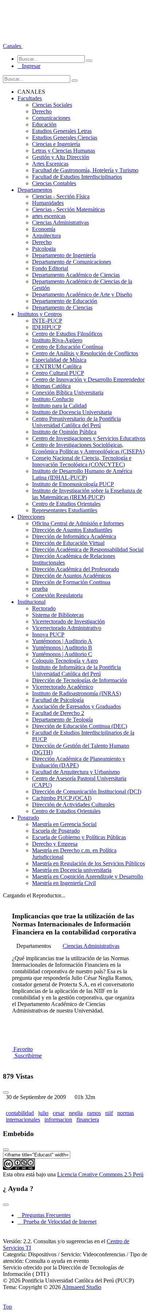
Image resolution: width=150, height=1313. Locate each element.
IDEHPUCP (46, 327)
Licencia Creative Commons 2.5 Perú (100, 1174)
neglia (76, 1113)
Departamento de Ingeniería (64, 255)
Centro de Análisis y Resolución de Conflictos (85, 353)
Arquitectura (46, 236)
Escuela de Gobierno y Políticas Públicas (79, 837)
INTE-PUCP (47, 321)
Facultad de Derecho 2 (58, 713)
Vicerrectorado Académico (62, 687)
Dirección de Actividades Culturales (73, 804)
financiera (87, 1119)
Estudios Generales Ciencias (64, 137)
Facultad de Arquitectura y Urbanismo (76, 772)
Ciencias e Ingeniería (56, 144)
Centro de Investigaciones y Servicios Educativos (88, 438)
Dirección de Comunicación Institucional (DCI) (86, 791)
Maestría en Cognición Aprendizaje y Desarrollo (87, 876)
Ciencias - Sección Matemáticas (68, 209)
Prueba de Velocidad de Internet (57, 1222)
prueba (40, 589)
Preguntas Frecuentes (44, 1215)
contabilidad (20, 1113)
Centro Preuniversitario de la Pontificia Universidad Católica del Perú (76, 422)
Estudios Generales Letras (62, 131)
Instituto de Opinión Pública (64, 432)
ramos (94, 1113)
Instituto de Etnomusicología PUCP (73, 484)
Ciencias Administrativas (60, 222)
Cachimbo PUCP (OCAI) (61, 798)
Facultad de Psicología (58, 700)
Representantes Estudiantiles (64, 510)
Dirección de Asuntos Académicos (71, 576)
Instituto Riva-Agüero (57, 340)
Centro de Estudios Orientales (66, 504)
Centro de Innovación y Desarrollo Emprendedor (88, 379)
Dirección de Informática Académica (74, 536)
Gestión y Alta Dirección (60, 157)
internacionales (23, 1119)
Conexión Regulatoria (57, 595)
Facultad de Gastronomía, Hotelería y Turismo (85, 170)
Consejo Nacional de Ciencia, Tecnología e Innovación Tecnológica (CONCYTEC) (81, 461)
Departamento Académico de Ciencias (76, 275)
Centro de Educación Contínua (67, 347)
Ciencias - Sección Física (61, 196)
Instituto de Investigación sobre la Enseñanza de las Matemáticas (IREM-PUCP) (87, 494)
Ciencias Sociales (52, 105)
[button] (13, 46)
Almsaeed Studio (81, 1287)
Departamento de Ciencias (62, 307)
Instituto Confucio (53, 399)
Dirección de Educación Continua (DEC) (79, 726)
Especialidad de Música (59, 360)
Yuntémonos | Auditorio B (62, 648)
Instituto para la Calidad (59, 406)
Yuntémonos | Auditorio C (62, 654)
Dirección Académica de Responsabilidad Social (87, 549)
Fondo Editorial (50, 268)
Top (7, 1307)
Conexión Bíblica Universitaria (67, 392)
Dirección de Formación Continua (71, 582)
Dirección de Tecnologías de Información (79, 680)
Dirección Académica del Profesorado (75, 569)
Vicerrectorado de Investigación (68, 621)
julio (43, 1113)
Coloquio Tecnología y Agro (65, 661)
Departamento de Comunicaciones (71, 262)
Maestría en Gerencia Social (64, 824)
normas (125, 1113)
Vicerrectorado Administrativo (66, 628)
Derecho (42, 111)
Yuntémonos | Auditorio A (62, 641)
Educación (44, 124)
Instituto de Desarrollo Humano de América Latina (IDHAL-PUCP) (82, 474)
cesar (58, 1113)
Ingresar (28, 66)
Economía (43, 229)
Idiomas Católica (51, 386)
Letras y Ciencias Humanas (63, 151)
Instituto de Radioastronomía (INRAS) (76, 693)
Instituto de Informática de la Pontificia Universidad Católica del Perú (76, 670)
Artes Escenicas (50, 164)
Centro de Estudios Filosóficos (67, 334)
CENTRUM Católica (57, 366)
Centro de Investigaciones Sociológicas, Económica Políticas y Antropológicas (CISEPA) (88, 448)
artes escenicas (49, 216)
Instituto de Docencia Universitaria (72, 412)
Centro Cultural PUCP (58, 373)
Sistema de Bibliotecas (58, 615)
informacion (58, 1119)
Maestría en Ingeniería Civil (64, 883)
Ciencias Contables (54, 183)
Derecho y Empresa (55, 844)
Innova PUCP (48, 634)
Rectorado (44, 608)
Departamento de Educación (64, 301)
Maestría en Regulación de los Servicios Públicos (88, 863)
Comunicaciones (51, 118)
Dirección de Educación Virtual (68, 543)
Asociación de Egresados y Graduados (76, 706)
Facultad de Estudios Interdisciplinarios (77, 177)
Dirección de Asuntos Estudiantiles (72, 530)
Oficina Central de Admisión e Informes (78, 523)
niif (109, 1113)
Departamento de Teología (62, 719)
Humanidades (48, 203)
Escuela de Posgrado (56, 831)
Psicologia (44, 249)
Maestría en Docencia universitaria (71, 870)
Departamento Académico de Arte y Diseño (82, 294)
